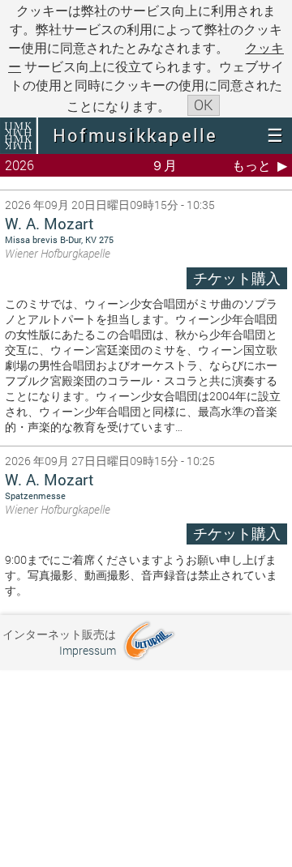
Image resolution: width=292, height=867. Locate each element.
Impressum (87, 650)
